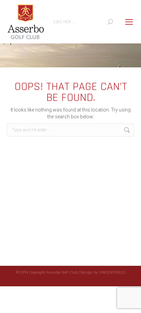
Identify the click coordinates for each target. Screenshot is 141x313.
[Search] (110, 22)
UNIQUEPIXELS (112, 272)
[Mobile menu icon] (129, 22)
